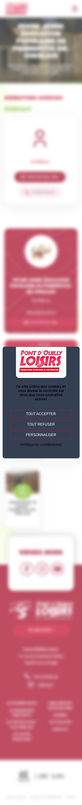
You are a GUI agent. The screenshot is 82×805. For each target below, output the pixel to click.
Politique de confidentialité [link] (41, 445)
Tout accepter (41, 414)
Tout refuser (41, 424)
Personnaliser (41, 435)
